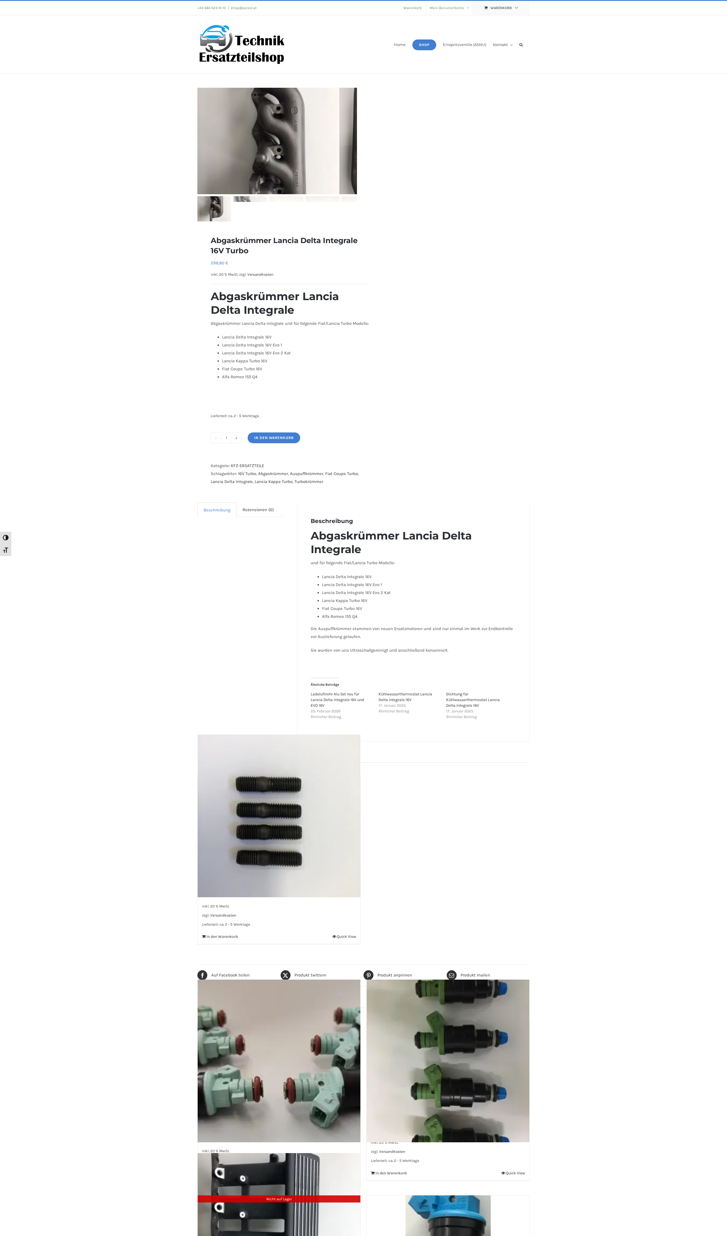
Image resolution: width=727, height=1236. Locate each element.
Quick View (346, 936)
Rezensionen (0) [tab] (258, 509)
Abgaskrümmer (273, 473)
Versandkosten (260, 274)
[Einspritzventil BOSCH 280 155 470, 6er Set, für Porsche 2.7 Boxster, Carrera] (279, 1061)
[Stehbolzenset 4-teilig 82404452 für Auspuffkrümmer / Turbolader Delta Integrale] (279, 816)
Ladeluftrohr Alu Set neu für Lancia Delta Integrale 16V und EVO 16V (337, 700)
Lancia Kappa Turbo (274, 481)
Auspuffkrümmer (306, 473)
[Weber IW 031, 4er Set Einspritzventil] (448, 1061)
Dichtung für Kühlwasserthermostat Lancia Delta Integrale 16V (473, 700)
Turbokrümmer (308, 481)
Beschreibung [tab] (217, 510)
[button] (521, 44)
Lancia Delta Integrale (232, 481)
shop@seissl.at (244, 8)
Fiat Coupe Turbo (341, 473)
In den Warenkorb (274, 438)
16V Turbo (247, 473)
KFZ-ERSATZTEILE (247, 465)
